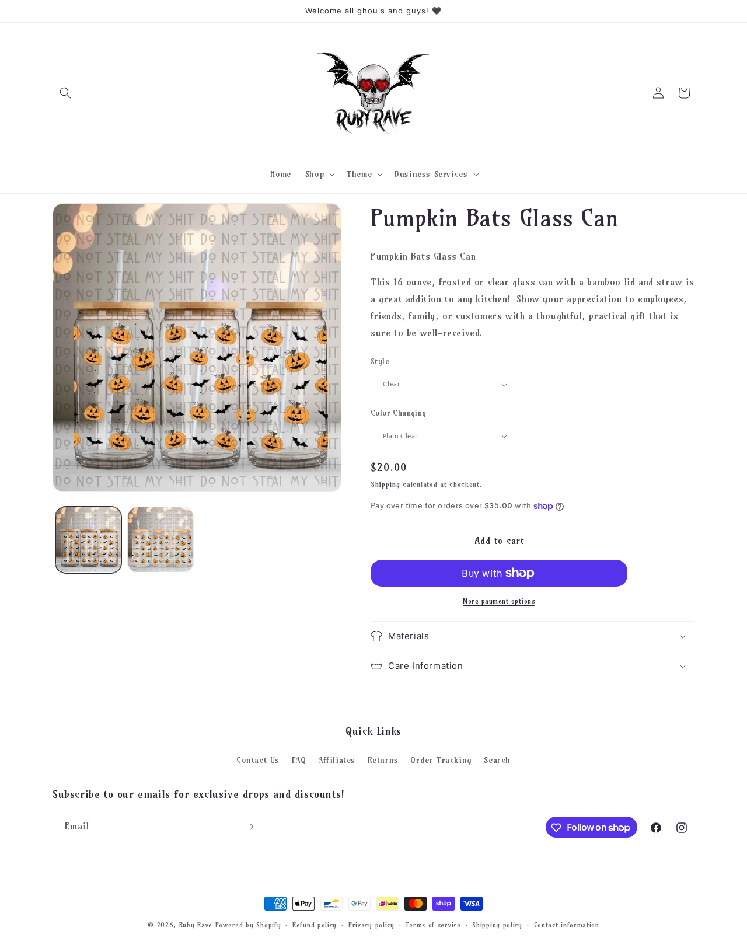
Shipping (385, 484)
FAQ (299, 759)
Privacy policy (371, 924)
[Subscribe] (249, 827)
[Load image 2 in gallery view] (160, 540)
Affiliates (336, 759)
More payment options (499, 601)
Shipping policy (497, 924)
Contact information (566, 924)
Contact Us (258, 759)
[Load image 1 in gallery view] (88, 540)
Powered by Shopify (248, 925)
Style (380, 361)
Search (497, 759)
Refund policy (314, 924)
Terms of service (433, 924)
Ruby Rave (195, 925)
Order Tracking (441, 759)
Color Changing (399, 412)
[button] (65, 93)
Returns (383, 759)
